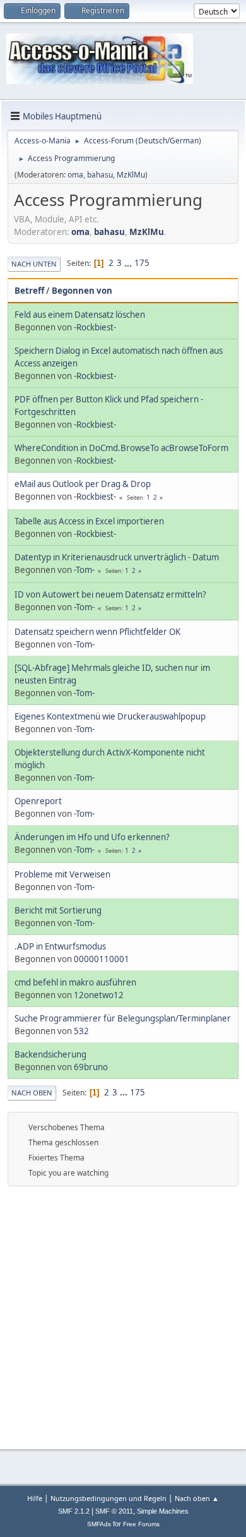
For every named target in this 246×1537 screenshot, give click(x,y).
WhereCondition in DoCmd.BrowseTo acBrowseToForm (121, 448)
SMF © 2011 (114, 1511)
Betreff (29, 290)
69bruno (91, 1067)
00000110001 (101, 959)
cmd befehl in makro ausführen (75, 982)
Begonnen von (82, 290)
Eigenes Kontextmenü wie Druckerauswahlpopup (110, 716)
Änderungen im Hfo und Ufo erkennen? (92, 837)
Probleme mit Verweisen (62, 874)
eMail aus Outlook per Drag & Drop (83, 484)
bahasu (100, 174)
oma (75, 174)
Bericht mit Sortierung (58, 910)
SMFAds (99, 1524)
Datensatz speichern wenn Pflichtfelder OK (97, 631)
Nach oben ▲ (197, 1498)
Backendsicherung (50, 1054)
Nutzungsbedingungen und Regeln (108, 1498)
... (129, 262)
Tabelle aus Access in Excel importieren (89, 521)
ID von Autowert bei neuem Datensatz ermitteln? (110, 594)
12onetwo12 (99, 995)
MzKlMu (131, 174)
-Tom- (84, 570)
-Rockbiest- (95, 327)
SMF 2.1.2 (74, 1511)
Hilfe (34, 1498)
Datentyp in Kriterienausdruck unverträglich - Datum (117, 557)
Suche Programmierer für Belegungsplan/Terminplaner (123, 1018)
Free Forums (141, 1524)
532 (81, 1031)
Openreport (38, 801)
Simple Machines (163, 1511)
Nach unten (34, 263)
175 (141, 262)
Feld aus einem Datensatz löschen (80, 314)
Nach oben (31, 1092)
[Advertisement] (123, 1316)
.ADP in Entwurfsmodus (60, 946)
